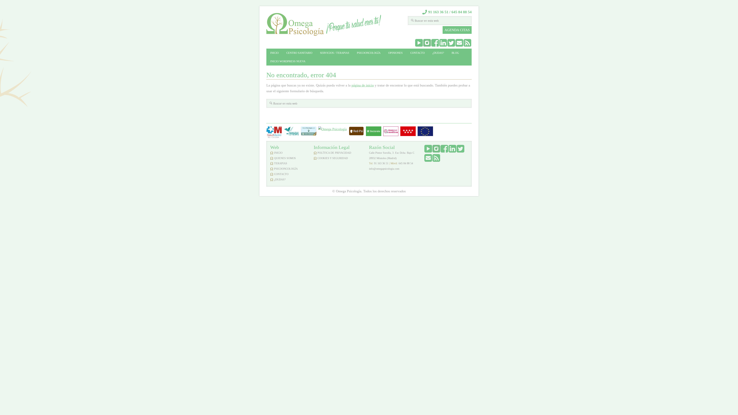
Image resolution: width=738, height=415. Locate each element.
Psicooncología (286, 168)
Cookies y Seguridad (332, 158)
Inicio (278, 152)
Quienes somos (285, 158)
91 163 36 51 (438, 12)
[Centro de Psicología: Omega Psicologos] (356, 134)
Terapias (280, 163)
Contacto (281, 174)
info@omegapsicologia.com (384, 168)
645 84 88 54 (461, 12)
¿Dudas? (280, 179)
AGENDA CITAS (457, 30)
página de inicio (363, 85)
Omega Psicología (295, 24)
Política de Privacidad (334, 152)
